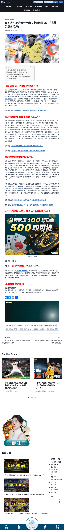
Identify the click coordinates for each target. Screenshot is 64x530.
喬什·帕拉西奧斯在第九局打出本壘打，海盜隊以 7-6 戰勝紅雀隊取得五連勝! (16, 385)
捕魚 (47, 6)
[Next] (59, 377)
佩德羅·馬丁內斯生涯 (38, 329)
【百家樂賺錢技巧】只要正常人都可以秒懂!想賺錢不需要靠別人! (24, 475)
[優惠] (19, 526)
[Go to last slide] (5, 377)
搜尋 (52, 497)
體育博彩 (20, 6)
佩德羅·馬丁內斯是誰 (25, 329)
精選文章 (9, 6)
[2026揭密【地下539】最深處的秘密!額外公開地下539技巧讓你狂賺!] (16, 505)
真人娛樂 (29, 6)
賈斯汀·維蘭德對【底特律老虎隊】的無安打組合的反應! (28, 110)
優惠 (19, 528)
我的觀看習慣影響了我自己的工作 (17, 72)
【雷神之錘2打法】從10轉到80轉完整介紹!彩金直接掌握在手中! (24, 494)
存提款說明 (36, 10)
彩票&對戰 (55, 6)
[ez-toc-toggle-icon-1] (31, 67)
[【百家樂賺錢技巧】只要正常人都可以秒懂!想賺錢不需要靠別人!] (16, 466)
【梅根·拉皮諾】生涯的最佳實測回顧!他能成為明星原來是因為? (16, 340)
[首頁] (6, 526)
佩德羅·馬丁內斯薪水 (52, 329)
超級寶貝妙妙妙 (42, 391)
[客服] (57, 526)
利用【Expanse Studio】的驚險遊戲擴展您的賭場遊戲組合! (48, 340)
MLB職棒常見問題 (12, 78)
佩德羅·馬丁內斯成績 (36, 325)
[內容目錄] (31, 67)
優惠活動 (27, 10)
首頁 (6, 528)
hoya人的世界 (10, 30)
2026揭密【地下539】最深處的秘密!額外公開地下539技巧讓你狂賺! (26, 514)
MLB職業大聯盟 (56, 462)
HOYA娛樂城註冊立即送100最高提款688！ (20, 76)
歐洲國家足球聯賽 (56, 479)
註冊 (61, 2)
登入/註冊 (32, 527)
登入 (56, 2)
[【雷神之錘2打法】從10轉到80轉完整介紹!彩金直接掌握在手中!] (16, 485)
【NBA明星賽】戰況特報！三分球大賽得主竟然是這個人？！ (47, 385)
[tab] (28, 397)
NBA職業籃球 (55, 464)
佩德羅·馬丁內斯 (10, 325)
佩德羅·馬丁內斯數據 (11, 329)
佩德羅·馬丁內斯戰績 (50, 325)
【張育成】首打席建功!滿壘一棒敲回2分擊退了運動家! (28, 151)
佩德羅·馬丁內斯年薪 (22, 325)
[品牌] (45, 526)
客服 (57, 528)
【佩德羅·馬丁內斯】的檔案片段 (16, 70)
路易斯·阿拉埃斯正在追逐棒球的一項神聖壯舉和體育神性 (29, 200)
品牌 (45, 528)
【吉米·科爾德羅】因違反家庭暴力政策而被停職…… (27, 146)
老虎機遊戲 (38, 6)
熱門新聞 (12, 19)
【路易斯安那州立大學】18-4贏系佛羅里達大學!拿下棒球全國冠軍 (32, 205)
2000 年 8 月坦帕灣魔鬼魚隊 (14, 188)
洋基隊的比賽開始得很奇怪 (15, 74)
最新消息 (7, 19)
